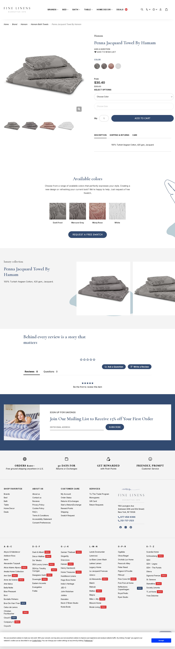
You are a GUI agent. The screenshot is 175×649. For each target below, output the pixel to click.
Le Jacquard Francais (98, 571)
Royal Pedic (123, 593)
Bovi (6, 595)
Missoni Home (95, 603)
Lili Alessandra (95, 579)
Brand (14, 24)
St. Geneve (151, 579)
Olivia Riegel (123, 556)
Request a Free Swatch (88, 234)
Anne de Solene (11, 580)
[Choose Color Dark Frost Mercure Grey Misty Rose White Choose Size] (134, 101)
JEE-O (63, 588)
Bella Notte (8, 588)
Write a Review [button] (141, 366)
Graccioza (65, 560)
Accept (161, 640)
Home (6, 24)
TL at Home (151, 592)
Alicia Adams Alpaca (12, 567)
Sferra (149, 571)
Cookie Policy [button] (36, 641)
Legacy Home (95, 567)
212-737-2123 (127, 520)
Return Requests (96, 505)
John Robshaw (67, 591)
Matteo (92, 591)
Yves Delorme (152, 596)
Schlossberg (151, 556)
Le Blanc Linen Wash (98, 559)
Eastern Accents (39, 583)
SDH (148, 560)
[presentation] (102, 135)
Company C (9, 622)
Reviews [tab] (29, 371)
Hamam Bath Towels (39, 24)
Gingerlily (65, 556)
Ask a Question (102, 49)
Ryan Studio (123, 597)
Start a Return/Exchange (71, 505)
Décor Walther (38, 556)
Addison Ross (9, 556)
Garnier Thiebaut (68, 552)
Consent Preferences (41, 523)
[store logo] (17, 9)
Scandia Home (152, 552)
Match (92, 583)
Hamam (24, 24)
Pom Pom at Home (125, 583)
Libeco (92, 575)
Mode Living (94, 607)
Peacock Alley (124, 563)
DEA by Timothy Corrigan (39, 569)
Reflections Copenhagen (123, 588)
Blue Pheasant (10, 591)
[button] (147, 9)
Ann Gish (7, 575)
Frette (34, 591)
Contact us (36, 497)
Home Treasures (68, 572)
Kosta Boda (65, 607)
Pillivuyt (121, 575)
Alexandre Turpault (12, 563)
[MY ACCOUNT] (160, 9)
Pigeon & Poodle (125, 571)
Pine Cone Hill (124, 579)
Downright (36, 579)
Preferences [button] (88, 641)
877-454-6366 (127, 517)
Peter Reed (123, 567)
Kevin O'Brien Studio (69, 603)
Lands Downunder (97, 552)
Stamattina (150, 584)
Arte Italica (8, 584)
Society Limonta (153, 588)
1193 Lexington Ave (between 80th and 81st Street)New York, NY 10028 (131, 509)
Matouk (92, 587)
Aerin (6, 559)
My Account (66, 494)
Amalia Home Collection (14, 571)
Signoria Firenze (153, 575)
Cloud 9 (7, 618)
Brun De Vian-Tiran (12, 603)
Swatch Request (68, 515)
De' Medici (37, 560)
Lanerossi (93, 556)
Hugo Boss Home (68, 580)
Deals (120, 9)
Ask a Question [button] (115, 366)
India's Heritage (67, 584)
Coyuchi (7, 626)
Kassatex (65, 599)
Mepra (92, 595)
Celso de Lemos (11, 607)
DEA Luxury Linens (40, 564)
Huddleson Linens (68, 576)
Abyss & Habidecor (12, 552)
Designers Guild (39, 575)
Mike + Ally (94, 599)
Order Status (66, 497)
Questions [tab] (49, 371)
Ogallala (121, 552)
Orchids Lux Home (125, 559)
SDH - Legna (151, 564)
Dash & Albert (38, 552)
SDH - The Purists (153, 568)
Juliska (64, 595)
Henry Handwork (68, 568)
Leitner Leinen (95, 563)
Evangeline (37, 587)
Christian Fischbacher (9, 612)
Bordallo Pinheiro (11, 599)
